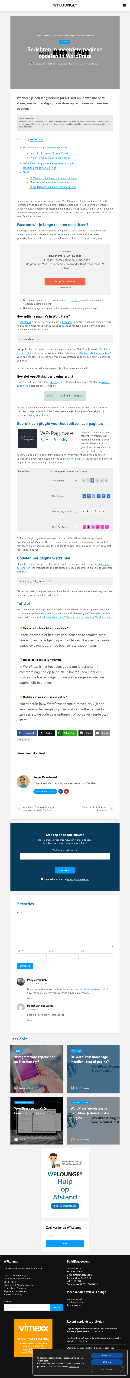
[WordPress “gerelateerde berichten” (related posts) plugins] (93, 1120)
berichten (67, 321)
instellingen (74, 1366)
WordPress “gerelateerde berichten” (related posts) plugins (90, 1113)
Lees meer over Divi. (65, 287)
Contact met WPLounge (15, 1275)
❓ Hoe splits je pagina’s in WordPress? (50, 182)
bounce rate (76, 308)
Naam (20, 951)
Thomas (22, 1139)
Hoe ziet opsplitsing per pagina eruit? (49, 157)
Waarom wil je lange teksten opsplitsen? (45, 147)
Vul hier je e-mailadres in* (65, 850)
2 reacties (75, 64)
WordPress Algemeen (24, 1102)
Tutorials (46, 35)
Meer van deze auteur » (45, 792)
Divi (82, 264)
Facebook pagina (75, 1302)
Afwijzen (107, 1362)
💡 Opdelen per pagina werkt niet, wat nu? (52, 186)
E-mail (52, 951)
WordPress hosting (13, 1294)
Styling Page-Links (38, 415)
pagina (87, 212)
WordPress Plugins (80, 1102)
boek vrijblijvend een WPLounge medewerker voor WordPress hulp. (76, 617)
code (61, 325)
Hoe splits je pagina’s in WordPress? (48, 153)
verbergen (36, 139)
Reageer (31, 998)
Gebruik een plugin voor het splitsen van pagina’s (50, 163)
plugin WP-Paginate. (74, 458)
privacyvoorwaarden (78, 879)
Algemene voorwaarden (15, 1291)
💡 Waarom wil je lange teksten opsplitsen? (53, 177)
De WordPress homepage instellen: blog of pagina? (90, 1059)
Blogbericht (24, 739)
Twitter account (74, 1305)
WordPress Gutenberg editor (94, 353)
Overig (18, 1051)
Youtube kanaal (74, 1298)
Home (38, 35)
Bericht (20, 913)
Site (82, 951)
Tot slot (27, 172)
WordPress (25, 321)
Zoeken (7, 1301)
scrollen (76, 299)
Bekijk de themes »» (65, 281)
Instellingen (107, 1369)
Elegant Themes (54, 260)
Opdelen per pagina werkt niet (39, 167)
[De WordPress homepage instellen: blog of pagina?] (93, 1068)
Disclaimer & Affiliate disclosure (19, 1284)
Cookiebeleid (10, 1281)
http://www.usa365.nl (96, 989)
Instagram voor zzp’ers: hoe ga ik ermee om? (34, 1059)
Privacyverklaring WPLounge (18, 1278)
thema (53, 381)
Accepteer (106, 1355)
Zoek (65, 1243)
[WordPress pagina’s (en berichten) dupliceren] (36, 1120)
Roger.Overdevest (42, 64)
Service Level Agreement (15, 1288)
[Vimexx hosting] (33, 1338)
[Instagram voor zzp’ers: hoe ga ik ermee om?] (36, 1068)
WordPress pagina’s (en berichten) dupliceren (31, 1110)
